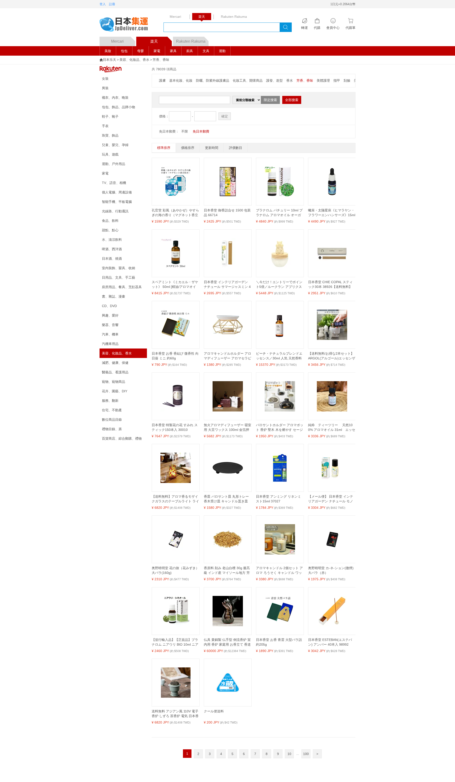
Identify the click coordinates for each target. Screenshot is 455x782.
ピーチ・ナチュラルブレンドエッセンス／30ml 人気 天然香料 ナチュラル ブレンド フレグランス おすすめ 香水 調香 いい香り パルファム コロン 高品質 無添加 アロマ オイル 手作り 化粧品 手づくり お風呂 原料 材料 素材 (279, 356)
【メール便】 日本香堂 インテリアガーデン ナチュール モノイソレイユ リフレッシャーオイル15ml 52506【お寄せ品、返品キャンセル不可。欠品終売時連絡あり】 (331, 499)
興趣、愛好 (110, 315)
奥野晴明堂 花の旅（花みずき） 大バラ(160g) (175, 570)
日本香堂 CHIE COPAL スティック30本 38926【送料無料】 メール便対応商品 (330, 284)
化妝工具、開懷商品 (248, 80)
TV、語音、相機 (114, 183)
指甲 (336, 80)
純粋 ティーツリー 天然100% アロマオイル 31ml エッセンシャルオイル (331, 427)
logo (127, 24)
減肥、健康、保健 (115, 363)
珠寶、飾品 (110, 135)
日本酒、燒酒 (112, 258)
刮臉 (347, 80)
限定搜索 (270, 100)
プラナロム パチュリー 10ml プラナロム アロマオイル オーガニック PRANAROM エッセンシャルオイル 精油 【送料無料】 (279, 212)
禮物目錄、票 (112, 429)
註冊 (112, 4)
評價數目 (235, 148)
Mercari (117, 41)
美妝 (108, 51)
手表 (105, 126)
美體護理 (323, 80)
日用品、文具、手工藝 (118, 277)
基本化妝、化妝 (180, 80)
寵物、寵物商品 (113, 382)
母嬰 (140, 51)
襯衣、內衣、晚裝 (115, 97)
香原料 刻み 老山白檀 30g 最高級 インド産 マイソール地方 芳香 (227, 570)
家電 (157, 51)
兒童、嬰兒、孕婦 (115, 145)
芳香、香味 (161, 60)
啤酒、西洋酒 (112, 249)
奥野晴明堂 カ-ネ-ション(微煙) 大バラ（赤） (331, 570)
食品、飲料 (110, 221)
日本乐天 (109, 60)
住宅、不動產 (112, 410)
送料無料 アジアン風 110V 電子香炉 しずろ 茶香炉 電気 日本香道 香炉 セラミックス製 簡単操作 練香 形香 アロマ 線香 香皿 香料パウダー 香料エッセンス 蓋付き (175, 713)
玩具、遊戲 (110, 154)
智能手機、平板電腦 (117, 202)
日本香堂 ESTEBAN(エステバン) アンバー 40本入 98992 (330, 642)
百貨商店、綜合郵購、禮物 (122, 438)
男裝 (105, 88)
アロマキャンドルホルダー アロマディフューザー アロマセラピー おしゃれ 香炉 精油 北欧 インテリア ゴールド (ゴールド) (227, 356)
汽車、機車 (110, 334)
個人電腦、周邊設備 (117, 192)
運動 (222, 51)
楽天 (154, 41)
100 (306, 754)
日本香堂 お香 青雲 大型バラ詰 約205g (279, 642)
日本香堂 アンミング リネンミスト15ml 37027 (278, 499)
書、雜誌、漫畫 (113, 296)
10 (289, 754)
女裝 (105, 78)
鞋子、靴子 (110, 116)
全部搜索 (291, 100)
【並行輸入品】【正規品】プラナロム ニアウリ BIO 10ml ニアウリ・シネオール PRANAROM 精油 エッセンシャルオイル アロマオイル (175, 642)
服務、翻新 (110, 400)
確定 (224, 116)
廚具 (189, 51)
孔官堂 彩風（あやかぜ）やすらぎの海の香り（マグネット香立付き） (175, 212)
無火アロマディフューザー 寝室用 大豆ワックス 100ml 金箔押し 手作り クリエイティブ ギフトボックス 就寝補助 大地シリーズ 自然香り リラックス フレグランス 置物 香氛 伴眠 (227, 427)
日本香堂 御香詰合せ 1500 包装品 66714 (227, 212)
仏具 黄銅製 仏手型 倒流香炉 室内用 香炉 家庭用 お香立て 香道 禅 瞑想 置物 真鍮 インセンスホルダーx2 (227, 642)
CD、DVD (109, 306)
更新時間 (211, 148)
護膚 (162, 80)
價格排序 (187, 148)
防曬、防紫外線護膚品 (212, 80)
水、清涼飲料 (112, 239)
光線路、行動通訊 (115, 211)
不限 (184, 131)
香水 (289, 80)
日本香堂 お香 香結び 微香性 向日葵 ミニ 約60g (175, 356)
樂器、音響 (110, 325)
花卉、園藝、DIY (114, 391)
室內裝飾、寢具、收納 (118, 268)
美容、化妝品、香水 (134, 60)
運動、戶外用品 (113, 164)
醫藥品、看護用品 (115, 372)
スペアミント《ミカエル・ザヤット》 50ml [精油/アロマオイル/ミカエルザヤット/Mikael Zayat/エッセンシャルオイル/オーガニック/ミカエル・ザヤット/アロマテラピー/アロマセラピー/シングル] (175, 284)
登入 (103, 4)
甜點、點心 (110, 230)
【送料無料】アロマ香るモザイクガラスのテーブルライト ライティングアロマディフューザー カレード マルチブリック (175, 499)
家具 (173, 51)
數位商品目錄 (112, 419)
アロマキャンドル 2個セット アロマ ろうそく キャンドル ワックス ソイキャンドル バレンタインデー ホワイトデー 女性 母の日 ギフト (279, 570)
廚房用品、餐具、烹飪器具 (122, 287)
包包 (124, 51)
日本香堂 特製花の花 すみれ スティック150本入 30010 (175, 427)
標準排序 (163, 148)
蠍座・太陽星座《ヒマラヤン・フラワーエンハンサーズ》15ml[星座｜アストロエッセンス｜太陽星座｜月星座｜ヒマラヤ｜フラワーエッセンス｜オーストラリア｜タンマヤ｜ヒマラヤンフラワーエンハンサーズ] (331, 212)
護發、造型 (274, 80)
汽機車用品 (110, 344)
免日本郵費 (201, 131)
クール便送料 (214, 711)
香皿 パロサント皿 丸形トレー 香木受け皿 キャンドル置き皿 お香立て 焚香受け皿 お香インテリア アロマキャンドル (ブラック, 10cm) (227, 499)
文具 (206, 51)
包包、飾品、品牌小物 (118, 107)
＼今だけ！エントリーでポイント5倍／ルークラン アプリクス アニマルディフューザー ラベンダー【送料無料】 (279, 284)
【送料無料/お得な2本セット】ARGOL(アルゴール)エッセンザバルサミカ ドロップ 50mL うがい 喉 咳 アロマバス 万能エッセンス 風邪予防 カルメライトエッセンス (331, 356)
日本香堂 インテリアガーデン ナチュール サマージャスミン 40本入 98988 (227, 284)
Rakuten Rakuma (190, 41)
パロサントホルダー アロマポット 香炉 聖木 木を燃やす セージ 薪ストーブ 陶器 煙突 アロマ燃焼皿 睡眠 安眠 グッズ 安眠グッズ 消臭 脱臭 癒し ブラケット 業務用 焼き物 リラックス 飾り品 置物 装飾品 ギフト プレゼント (279, 427)
